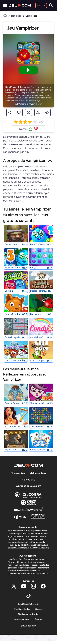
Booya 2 (9, 290)
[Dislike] (36, 129)
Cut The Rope (37, 360)
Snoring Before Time (13, 403)
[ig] (33, 586)
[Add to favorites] (19, 112)
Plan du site (28, 479)
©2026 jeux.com (28, 626)
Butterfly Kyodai (12, 337)
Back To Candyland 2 (38, 244)
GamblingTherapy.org (39, 547)
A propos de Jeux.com (28, 486)
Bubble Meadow (13, 314)
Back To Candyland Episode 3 (13, 267)
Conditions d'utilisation (28, 604)
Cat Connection (13, 360)
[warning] (38, 112)
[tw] (13, 586)
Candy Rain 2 (36, 337)
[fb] (43, 586)
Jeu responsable (21, 619)
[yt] (23, 586)
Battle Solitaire (37, 449)
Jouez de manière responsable (28, 546)
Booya (33, 267)
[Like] (30, 129)
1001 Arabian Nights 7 (13, 426)
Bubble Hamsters (38, 290)
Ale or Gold (10, 449)
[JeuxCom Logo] (20, 5)
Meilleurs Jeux (38, 473)
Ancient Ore (11, 244)
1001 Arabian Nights (38, 426)
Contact (39, 619)
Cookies (39, 609)
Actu (39, 5)
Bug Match (35, 314)
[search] (51, 5)
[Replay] (47, 112)
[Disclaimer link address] (32, 495)
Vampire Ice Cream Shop (38, 403)
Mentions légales (22, 609)
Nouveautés (18, 473)
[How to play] (28, 112)
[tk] (28, 596)
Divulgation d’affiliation (28, 614)
